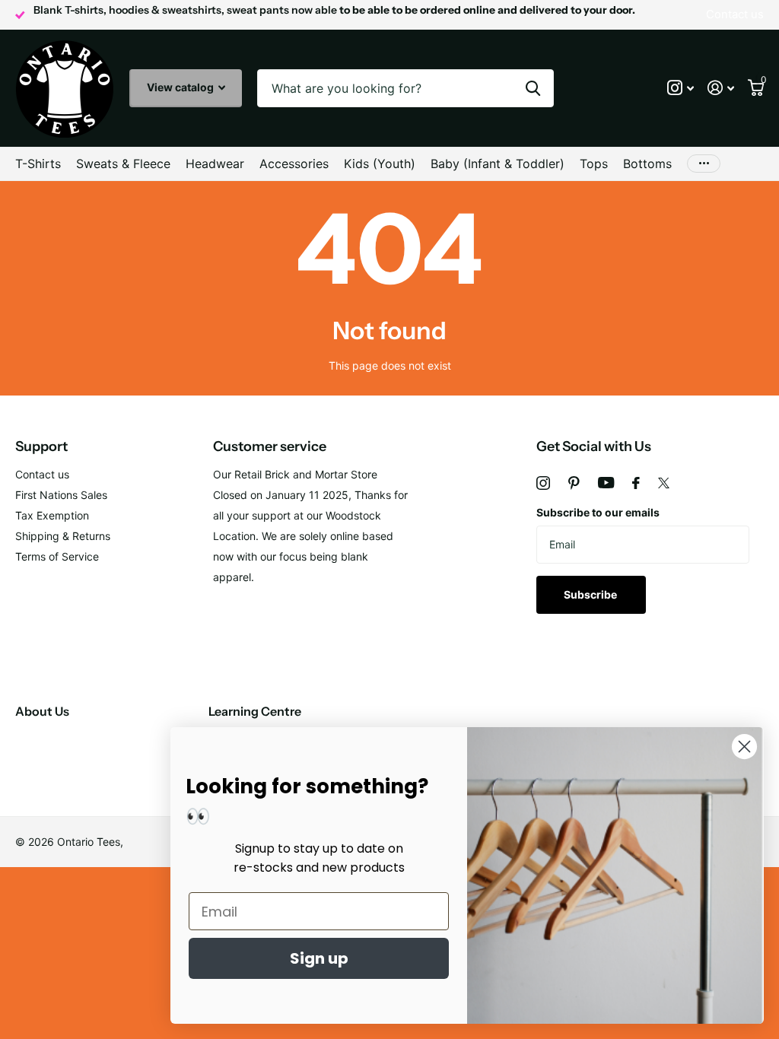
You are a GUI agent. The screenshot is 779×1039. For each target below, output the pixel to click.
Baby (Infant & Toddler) (497, 163)
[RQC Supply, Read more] (680, 88)
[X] (663, 483)
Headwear (215, 163)
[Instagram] (543, 483)
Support (41, 446)
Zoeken (533, 88)
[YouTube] (606, 482)
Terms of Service (57, 556)
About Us (42, 711)
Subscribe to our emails (598, 512)
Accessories (294, 163)
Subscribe (591, 594)
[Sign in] (721, 88)
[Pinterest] (574, 483)
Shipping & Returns (62, 535)
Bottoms (647, 163)
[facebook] (636, 483)
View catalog (181, 87)
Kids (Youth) (379, 163)
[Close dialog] (744, 746)
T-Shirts (38, 163)
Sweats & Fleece (123, 163)
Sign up (319, 958)
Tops (594, 163)
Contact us (42, 474)
